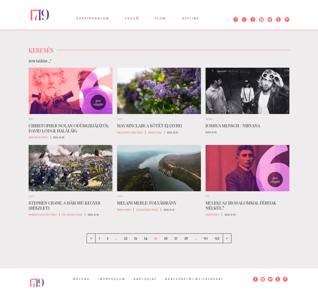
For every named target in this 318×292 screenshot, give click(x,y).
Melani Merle (124, 209)
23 (135, 238)
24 (145, 238)
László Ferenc (212, 214)
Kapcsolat (145, 279)
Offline (191, 18)
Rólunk (81, 279)
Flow (160, 18)
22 (125, 238)
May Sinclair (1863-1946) (130, 132)
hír (31, 119)
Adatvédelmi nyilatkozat (194, 279)
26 (166, 238)
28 (186, 238)
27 (176, 238)
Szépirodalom (92, 18)
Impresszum (111, 279)
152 (217, 238)
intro (209, 119)
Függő (132, 18)
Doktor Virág (155, 132)
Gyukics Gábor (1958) (147, 209)
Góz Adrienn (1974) (72, 214)
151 (205, 238)
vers (120, 119)
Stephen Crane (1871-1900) (43, 214)
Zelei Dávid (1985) (38, 137)
